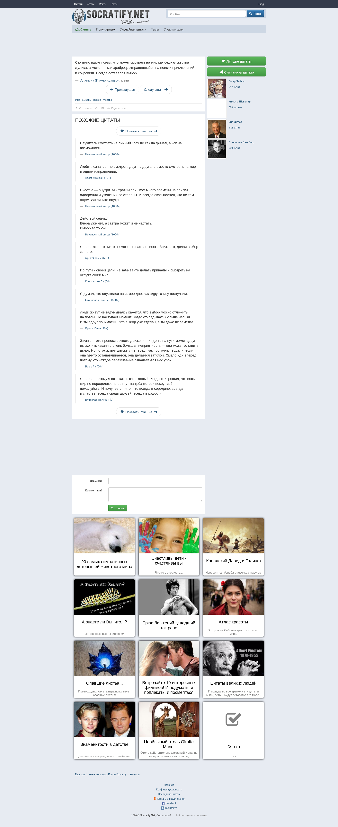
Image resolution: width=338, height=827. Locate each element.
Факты (102, 4)
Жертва (107, 99)
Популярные (105, 29)
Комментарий (93, 490)
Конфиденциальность (169, 789)
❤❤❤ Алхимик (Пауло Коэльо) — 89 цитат (114, 774)
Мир (77, 99)
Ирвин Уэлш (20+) (96, 328)
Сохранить (118, 508)
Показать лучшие (138, 131)
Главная (80, 774)
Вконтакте (171, 808)
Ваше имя (96, 481)
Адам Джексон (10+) (98, 178)
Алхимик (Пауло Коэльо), (104, 80)
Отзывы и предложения (171, 798)
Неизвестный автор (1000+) (102, 154)
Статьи (91, 4)
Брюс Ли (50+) (94, 366)
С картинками (173, 29)
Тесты (113, 4)
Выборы (86, 99)
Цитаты (78, 4)
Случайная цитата (133, 29)
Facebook (171, 803)
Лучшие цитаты (239, 61)
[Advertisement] (169, 45)
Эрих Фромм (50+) (97, 258)
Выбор (97, 99)
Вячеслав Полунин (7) (99, 399)
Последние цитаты (169, 794)
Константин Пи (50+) (98, 281)
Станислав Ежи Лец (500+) (102, 300)
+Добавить (83, 29)
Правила (169, 785)
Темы (155, 29)
